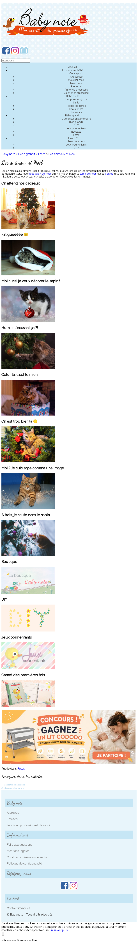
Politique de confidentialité (24, 863)
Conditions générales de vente (27, 857)
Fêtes (21, 768)
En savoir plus (58, 930)
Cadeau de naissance (13, 784)
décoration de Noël (39, 173)
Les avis (12, 819)
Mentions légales (18, 851)
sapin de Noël (87, 173)
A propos (13, 812)
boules (109, 173)
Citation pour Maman (12, 788)
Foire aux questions (19, 844)
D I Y (76, 147)
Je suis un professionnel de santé (28, 825)
